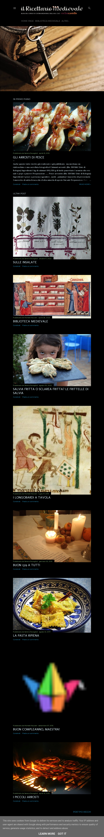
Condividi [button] (16, 184)
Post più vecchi (82, 812)
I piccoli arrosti (26, 797)
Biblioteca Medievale (47, 21)
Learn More (47, 833)
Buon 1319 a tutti (26, 565)
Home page (27, 21)
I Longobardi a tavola (32, 497)
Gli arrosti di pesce (28, 157)
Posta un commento (30, 184)
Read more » (85, 184)
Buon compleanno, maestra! (36, 729)
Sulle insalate (25, 262)
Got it (62, 833)
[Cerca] (89, 7)
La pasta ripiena (26, 635)
